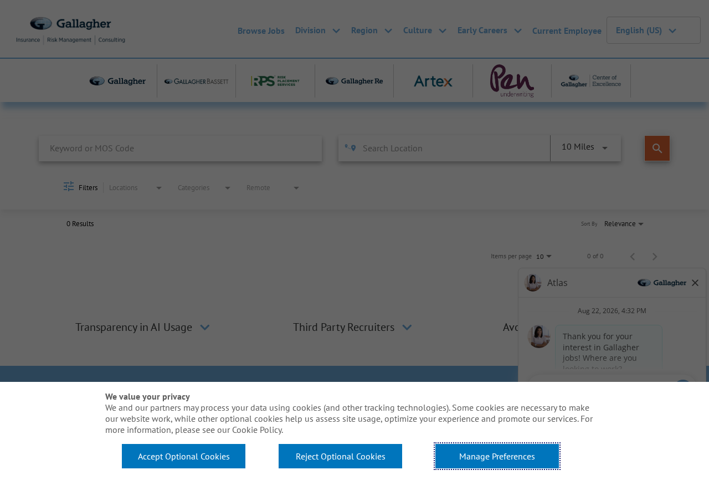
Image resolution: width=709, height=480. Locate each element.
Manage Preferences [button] (497, 456)
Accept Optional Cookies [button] (184, 456)
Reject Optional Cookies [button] (341, 456)
